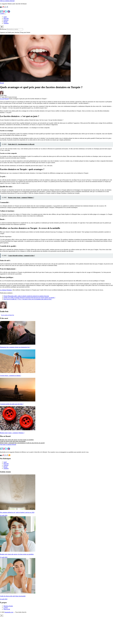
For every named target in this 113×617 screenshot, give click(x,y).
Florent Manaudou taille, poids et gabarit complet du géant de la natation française (26, 296)
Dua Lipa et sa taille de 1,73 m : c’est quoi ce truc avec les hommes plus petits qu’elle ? (28, 299)
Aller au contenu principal (7, 1)
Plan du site (7, 609)
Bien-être (6, 18)
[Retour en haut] (1, 615)
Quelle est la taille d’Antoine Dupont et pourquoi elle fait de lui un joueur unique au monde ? (29, 297)
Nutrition (6, 23)
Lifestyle (6, 20)
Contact (2, 13)
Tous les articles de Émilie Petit (7, 315)
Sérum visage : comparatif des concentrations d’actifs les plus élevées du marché (22, 443)
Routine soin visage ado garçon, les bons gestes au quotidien (17, 439)
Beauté (5, 21)
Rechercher (3, 29)
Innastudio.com (9, 612)
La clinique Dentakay (6, 290)
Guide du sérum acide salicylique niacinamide (13, 441)
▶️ (9, 455)
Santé (5, 17)
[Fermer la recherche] (2, 26)
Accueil (2, 98)
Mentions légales (8, 606)
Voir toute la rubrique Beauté (8, 444)
